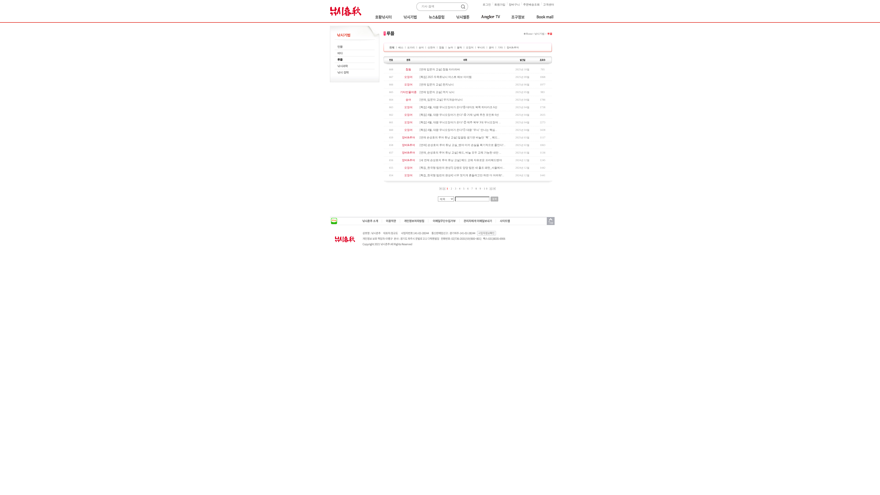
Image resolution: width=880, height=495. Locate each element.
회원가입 (499, 4)
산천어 (431, 47)
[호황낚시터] (385, 17)
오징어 (469, 47)
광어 (491, 47)
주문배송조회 (531, 4)
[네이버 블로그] (334, 221)
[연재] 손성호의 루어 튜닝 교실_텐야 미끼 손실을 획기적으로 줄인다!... (463, 145)
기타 (500, 47)
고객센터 (548, 4)
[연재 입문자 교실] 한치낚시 (437, 84)
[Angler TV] (491, 17)
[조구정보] (518, 17)
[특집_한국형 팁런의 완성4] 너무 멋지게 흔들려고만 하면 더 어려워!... (462, 175)
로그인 (487, 4)
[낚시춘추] (347, 11)
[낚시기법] (411, 17)
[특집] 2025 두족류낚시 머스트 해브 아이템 (446, 77)
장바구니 (514, 4)
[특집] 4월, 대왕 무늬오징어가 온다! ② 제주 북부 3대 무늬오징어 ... (460, 122)
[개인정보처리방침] (414, 221)
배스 (401, 47)
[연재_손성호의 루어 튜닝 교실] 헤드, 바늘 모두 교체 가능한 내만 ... (460, 152)
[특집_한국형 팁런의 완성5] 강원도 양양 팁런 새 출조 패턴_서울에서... (462, 167)
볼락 (459, 47)
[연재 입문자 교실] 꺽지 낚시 (437, 92)
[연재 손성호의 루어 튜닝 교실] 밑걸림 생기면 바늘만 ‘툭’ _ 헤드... (460, 137)
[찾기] (464, 7)
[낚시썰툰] (463, 17)
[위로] (551, 221)
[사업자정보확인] (486, 233)
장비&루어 (513, 47)
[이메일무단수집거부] (444, 221)
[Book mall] (542, 17)
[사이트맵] (505, 221)
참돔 (441, 47)
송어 (421, 47)
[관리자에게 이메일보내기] (478, 221)
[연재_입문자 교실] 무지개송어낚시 (441, 99)
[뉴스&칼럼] (437, 17)
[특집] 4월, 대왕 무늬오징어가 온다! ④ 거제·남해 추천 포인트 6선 (459, 114)
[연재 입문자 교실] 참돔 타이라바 (440, 69)
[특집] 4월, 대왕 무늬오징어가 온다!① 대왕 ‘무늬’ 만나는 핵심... (458, 130)
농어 (450, 47)
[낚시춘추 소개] (370, 221)
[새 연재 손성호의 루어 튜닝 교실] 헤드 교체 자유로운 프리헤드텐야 (461, 160)
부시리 (481, 47)
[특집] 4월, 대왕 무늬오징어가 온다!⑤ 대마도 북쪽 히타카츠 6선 (458, 107)
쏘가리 (411, 47)
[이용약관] (391, 221)
